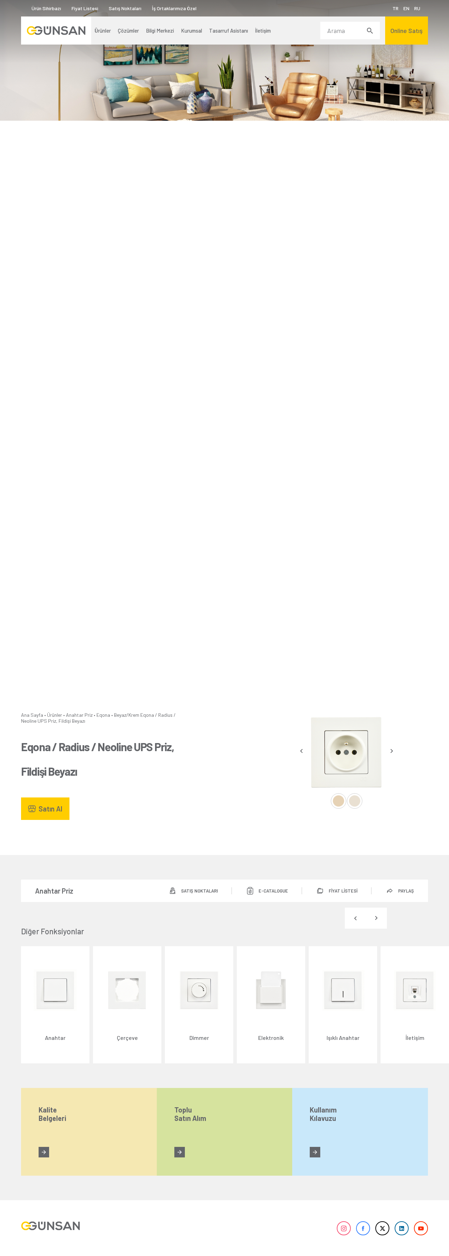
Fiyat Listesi (85, 8)
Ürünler (54, 715)
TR (395, 8)
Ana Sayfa (32, 715)
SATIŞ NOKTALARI (199, 891)
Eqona (103, 715)
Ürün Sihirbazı (46, 8)
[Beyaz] (338, 801)
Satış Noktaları (125, 8)
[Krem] (354, 801)
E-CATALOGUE (273, 891)
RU (417, 8)
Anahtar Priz (79, 715)
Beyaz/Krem (126, 715)
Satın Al (50, 808)
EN (406, 8)
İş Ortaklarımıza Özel (174, 8)
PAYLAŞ (406, 891)
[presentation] (301, 751)
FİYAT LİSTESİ (343, 891)
